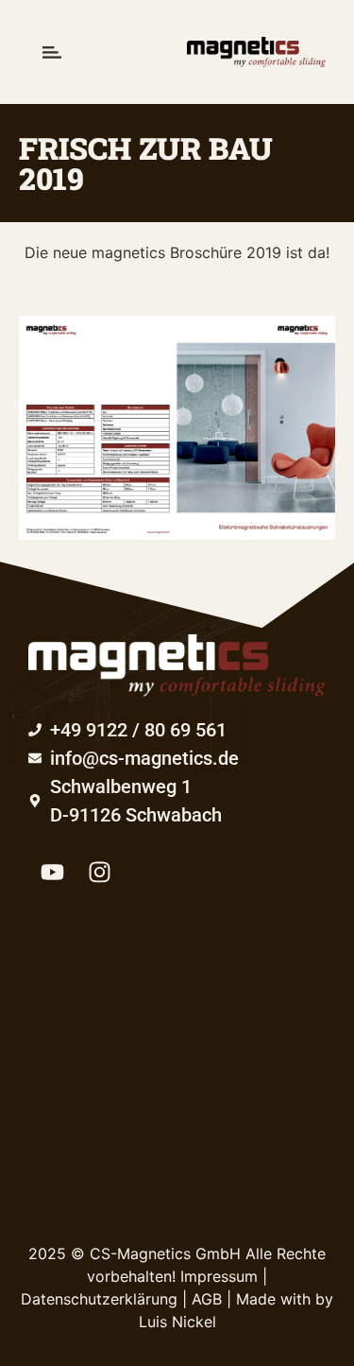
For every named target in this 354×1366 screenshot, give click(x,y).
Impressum (219, 1276)
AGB (207, 1298)
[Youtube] (52, 871)
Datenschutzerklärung (99, 1298)
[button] (52, 52)
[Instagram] (99, 871)
